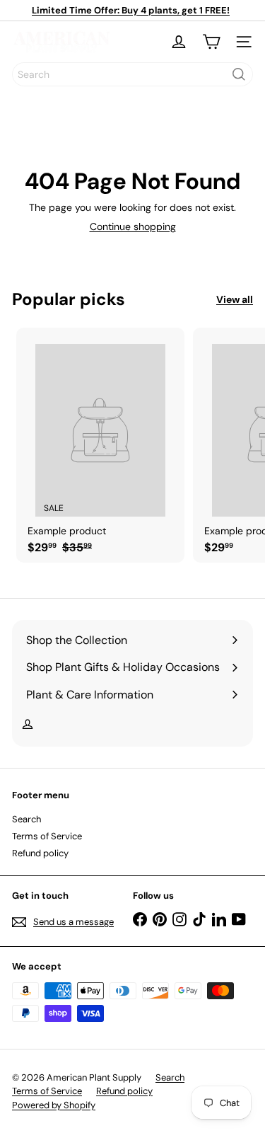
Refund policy (40, 853)
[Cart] (211, 41)
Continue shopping (133, 226)
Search (26, 819)
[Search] (239, 74)
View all (234, 300)
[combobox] (132, 74)
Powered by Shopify (53, 1105)
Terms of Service (47, 836)
